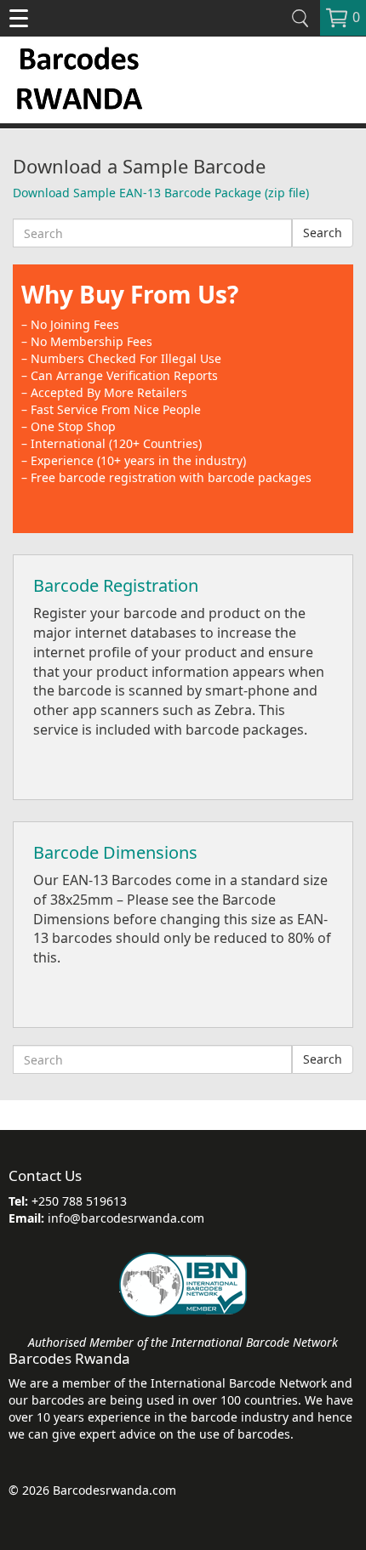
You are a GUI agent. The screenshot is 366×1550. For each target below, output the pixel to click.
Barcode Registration (115, 585)
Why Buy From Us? (129, 294)
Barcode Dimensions (115, 852)
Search (322, 232)
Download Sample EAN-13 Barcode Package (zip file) (161, 193)
